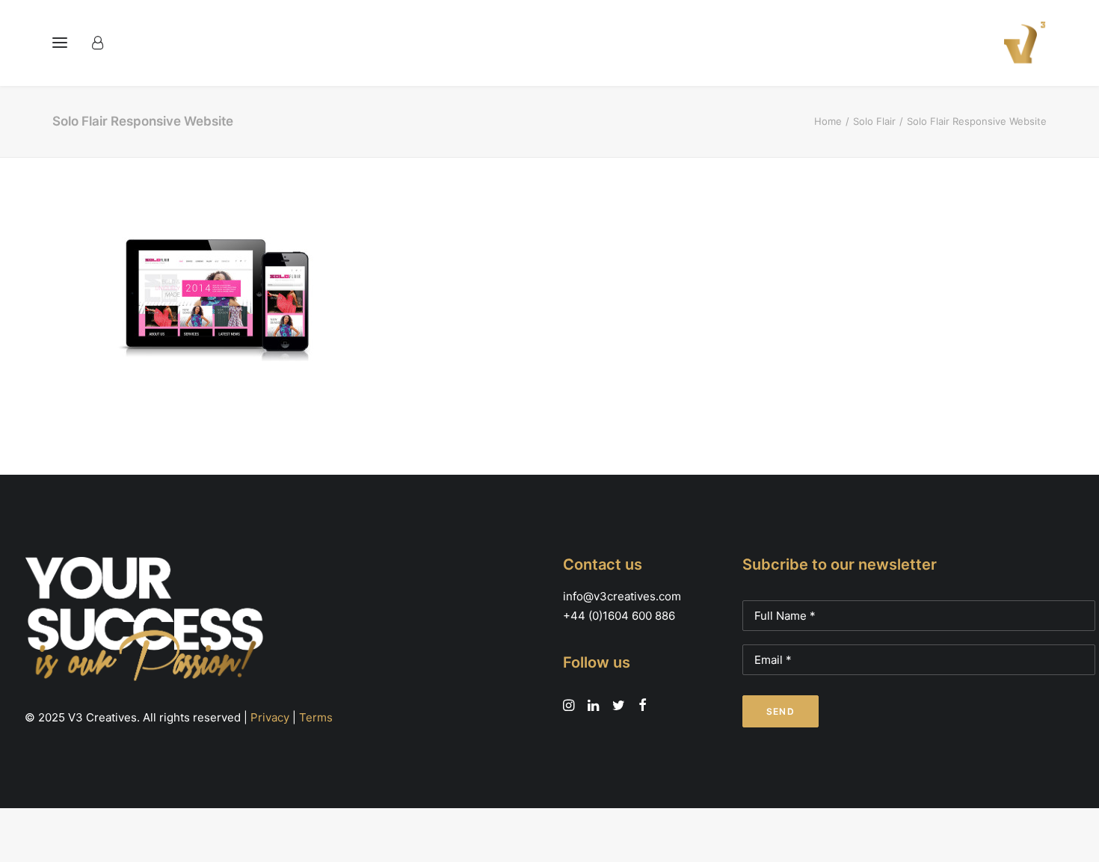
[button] (59, 42)
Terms (316, 717)
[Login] (104, 42)
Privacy (269, 717)
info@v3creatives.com (622, 596)
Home (828, 121)
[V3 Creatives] (1020, 42)
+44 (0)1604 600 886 (619, 616)
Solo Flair (874, 121)
